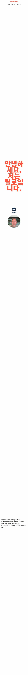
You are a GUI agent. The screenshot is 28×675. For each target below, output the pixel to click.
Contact (19, 4)
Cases (13, 4)
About (8, 4)
